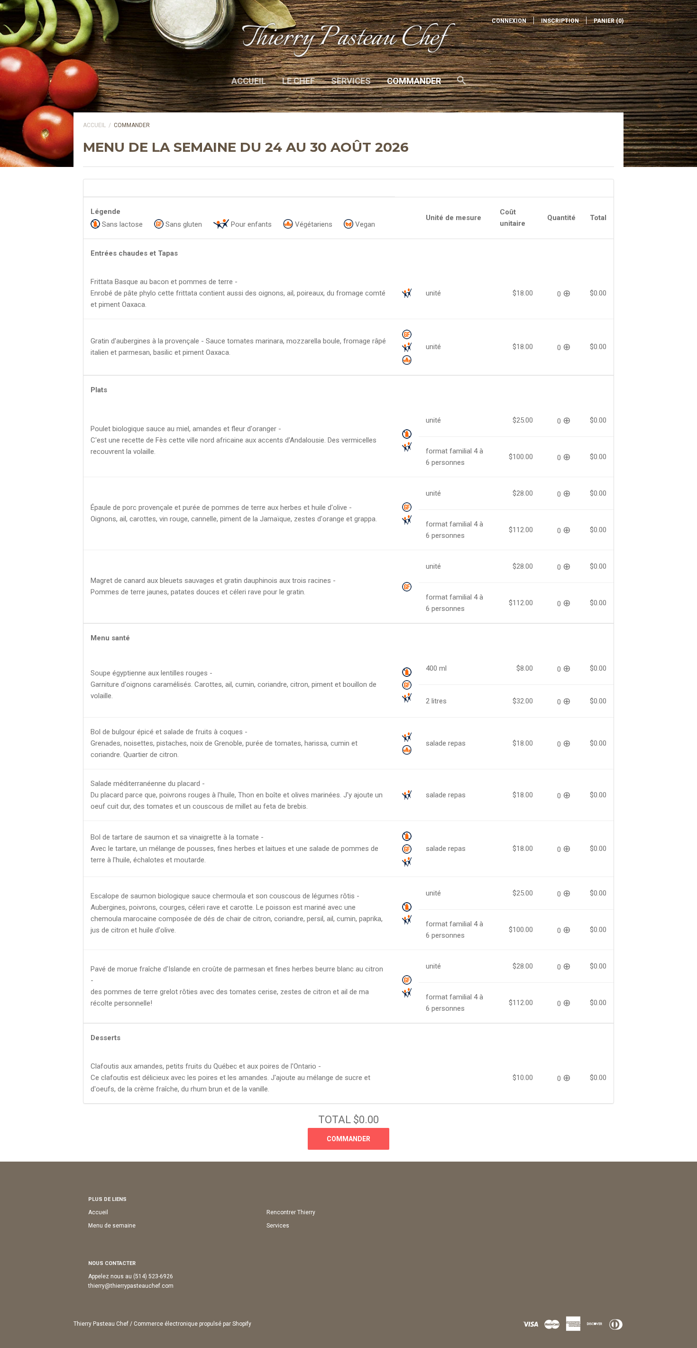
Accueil (248, 81)
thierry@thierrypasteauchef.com (131, 1286)
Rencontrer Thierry (290, 1212)
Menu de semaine (112, 1225)
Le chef (298, 81)
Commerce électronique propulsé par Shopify (192, 1323)
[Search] (461, 84)
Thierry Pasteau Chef (100, 1323)
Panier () (609, 21)
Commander (414, 81)
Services (351, 81)
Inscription (560, 21)
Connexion (509, 21)
